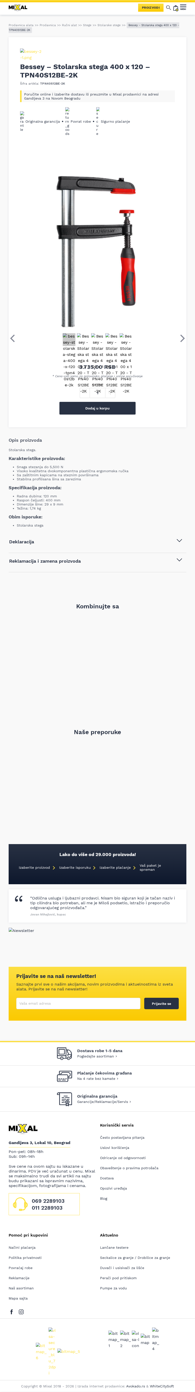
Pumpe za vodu (113, 1288)
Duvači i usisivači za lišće (122, 1268)
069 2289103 (48, 1201)
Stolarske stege (109, 25)
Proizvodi (151, 7)
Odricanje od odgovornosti (123, 1158)
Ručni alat (69, 25)
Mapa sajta (18, 1298)
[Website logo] (20, 7)
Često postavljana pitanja (122, 1137)
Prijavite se (161, 1004)
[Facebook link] (13, 1310)
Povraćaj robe (20, 1268)
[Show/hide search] (168, 7)
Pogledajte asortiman (95, 1056)
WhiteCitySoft (162, 1386)
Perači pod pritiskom (118, 1278)
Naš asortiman (21, 1288)
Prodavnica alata (21, 25)
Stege (87, 25)
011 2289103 (47, 1208)
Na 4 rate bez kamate (96, 1079)
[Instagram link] (21, 1310)
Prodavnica (48, 25)
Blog (103, 1198)
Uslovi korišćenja (114, 1148)
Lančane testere (114, 1247)
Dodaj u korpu (97, 408)
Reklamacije (19, 1278)
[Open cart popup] (175, 7)
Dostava (107, 1178)
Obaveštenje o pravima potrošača (129, 1168)
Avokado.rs (135, 1386)
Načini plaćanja (22, 1247)
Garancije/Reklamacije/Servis (102, 1102)
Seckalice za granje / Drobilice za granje (135, 1258)
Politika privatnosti (25, 1258)
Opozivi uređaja (113, 1188)
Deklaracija (21, 541)
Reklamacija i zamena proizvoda (45, 561)
